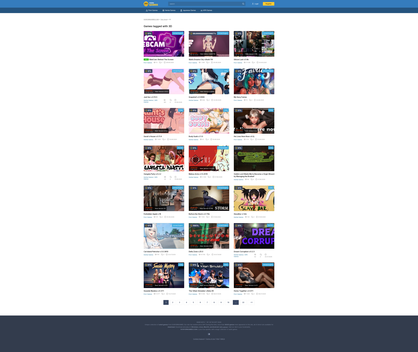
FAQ (217, 339)
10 (228, 302)
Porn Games (153, 10)
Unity (226, 71)
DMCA (223, 339)
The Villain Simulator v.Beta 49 (201, 291)
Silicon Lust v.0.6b (241, 59)
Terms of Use (210, 339)
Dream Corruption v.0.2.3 (244, 251)
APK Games (207, 10)
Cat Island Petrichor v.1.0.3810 (156, 251)
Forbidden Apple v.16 (152, 214)
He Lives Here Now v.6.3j (244, 136)
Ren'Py (180, 148)
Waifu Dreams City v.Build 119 (201, 59)
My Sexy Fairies (240, 97)
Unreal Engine (178, 33)
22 (243, 302)
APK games (224, 327)
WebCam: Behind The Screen (161, 59)
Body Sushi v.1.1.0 (196, 136)
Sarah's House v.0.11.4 (153, 136)
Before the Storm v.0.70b (199, 214)
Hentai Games (170, 10)
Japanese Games (189, 10)
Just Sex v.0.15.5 (150, 97)
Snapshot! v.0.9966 (197, 97)
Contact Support (198, 339)
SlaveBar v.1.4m (240, 214)
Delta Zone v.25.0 (196, 251)
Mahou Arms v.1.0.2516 (198, 174)
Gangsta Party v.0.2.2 (152, 174)
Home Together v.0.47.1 (243, 291)
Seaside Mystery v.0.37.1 (154, 291)
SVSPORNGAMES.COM (151, 19)
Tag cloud (163, 19)
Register (269, 4)
